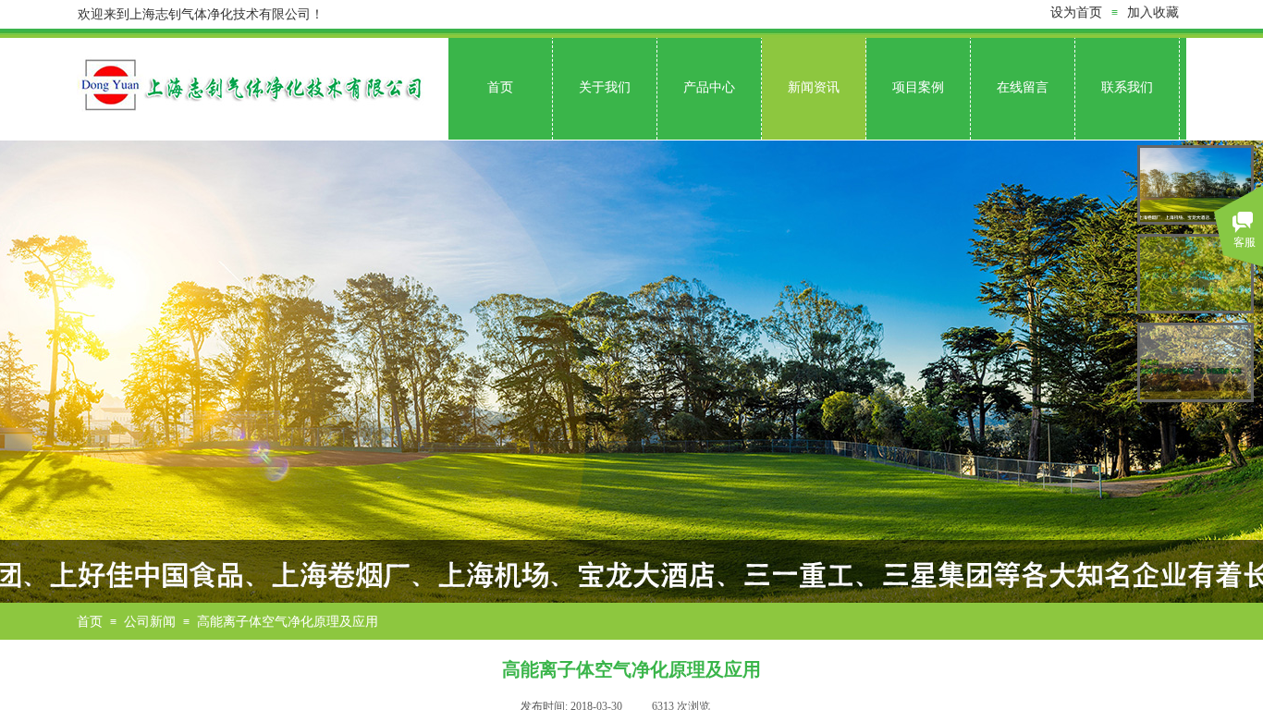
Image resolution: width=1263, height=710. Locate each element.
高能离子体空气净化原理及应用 (287, 622)
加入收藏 (1153, 12)
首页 (90, 622)
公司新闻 (150, 622)
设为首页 (1076, 12)
